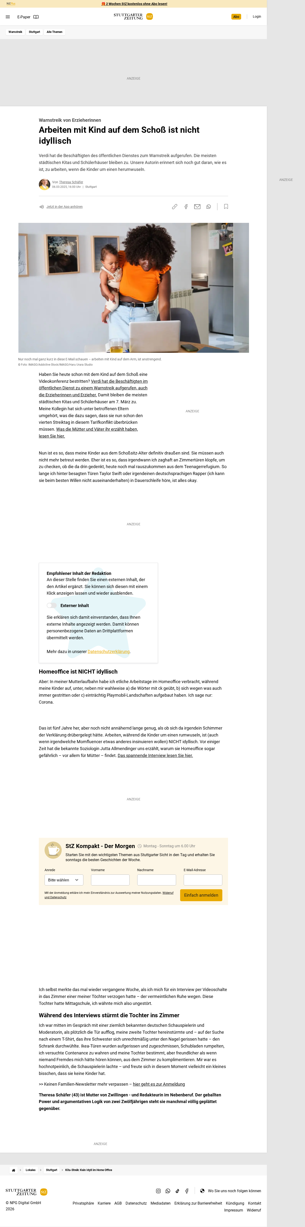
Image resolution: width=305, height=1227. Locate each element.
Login (257, 16)
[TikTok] (177, 1191)
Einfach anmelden (201, 895)
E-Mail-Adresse (195, 870)
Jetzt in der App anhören (64, 207)
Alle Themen (54, 32)
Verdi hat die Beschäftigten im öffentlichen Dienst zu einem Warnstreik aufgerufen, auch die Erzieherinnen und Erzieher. (93, 388)
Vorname (98, 870)
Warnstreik (15, 32)
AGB (118, 1203)
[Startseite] (14, 1170)
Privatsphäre (83, 1203)
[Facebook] (187, 1191)
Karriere (104, 1203)
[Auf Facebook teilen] (186, 206)
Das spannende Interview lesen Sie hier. (155, 755)
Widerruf (254, 1210)
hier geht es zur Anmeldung (159, 1084)
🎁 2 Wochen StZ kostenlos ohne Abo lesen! (134, 4)
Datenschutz (136, 1203)
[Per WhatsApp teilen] (208, 206)
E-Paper (23, 17)
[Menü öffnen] (8, 17)
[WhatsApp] (168, 1191)
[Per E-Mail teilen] (197, 206)
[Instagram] (158, 1191)
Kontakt (254, 1203)
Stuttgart (34, 32)
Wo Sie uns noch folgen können (234, 1191)
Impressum (233, 1210)
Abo (236, 17)
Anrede (50, 870)
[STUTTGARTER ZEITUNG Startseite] (133, 16)
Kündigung (235, 1203)
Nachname (145, 870)
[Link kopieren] (174, 206)
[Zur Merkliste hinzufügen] (224, 206)
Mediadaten (161, 1203)
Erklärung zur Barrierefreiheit (198, 1203)
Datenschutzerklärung (109, 651)
